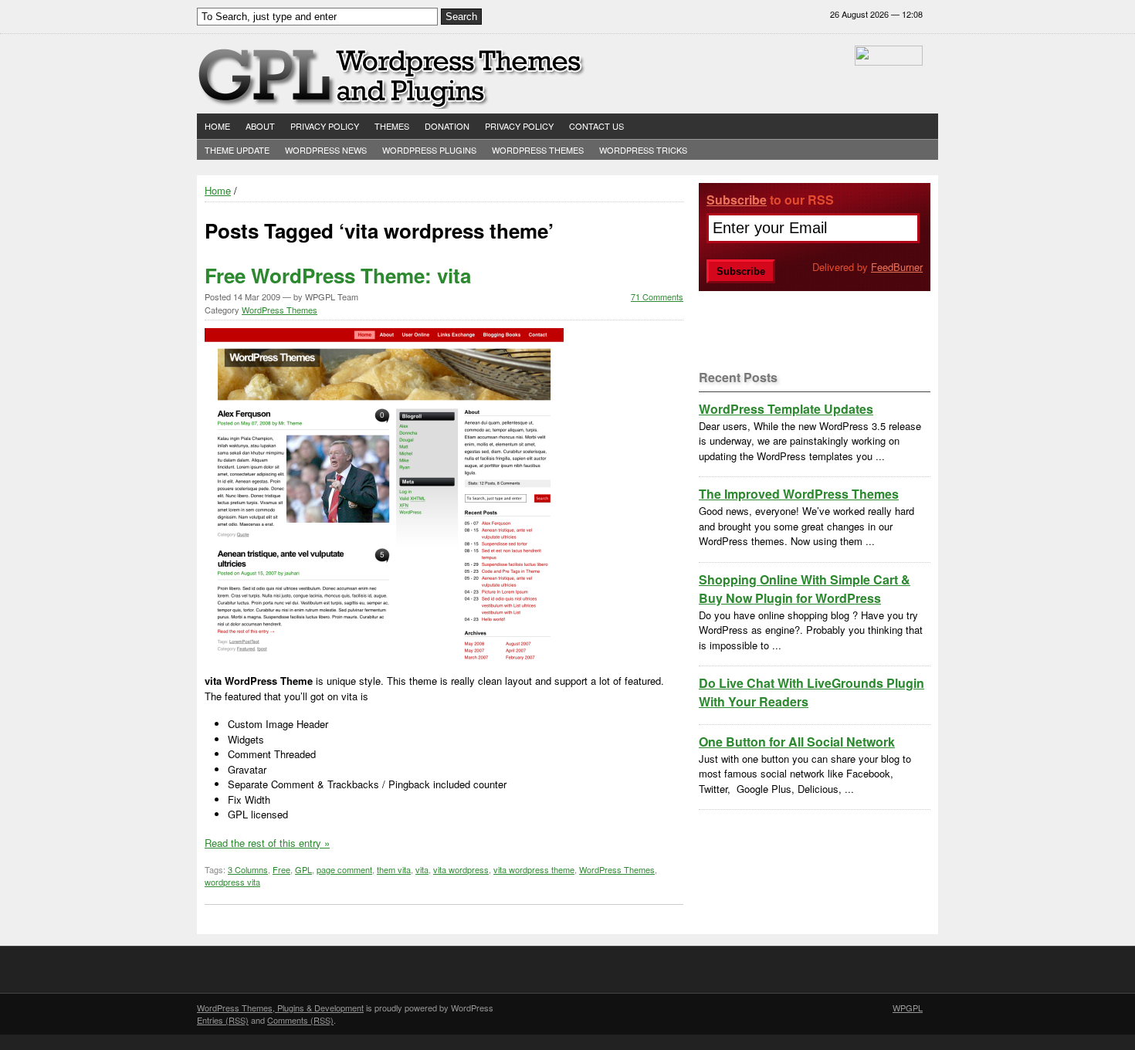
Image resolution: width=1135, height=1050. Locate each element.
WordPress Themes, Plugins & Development (280, 1007)
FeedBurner (897, 266)
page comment (344, 869)
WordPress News (326, 150)
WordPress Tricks (643, 150)
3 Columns (248, 869)
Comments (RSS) (300, 1020)
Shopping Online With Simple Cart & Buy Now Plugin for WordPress (804, 589)
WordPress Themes (538, 150)
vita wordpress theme (533, 869)
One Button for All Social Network (797, 741)
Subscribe (736, 199)
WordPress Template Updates (786, 409)
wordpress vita (232, 882)
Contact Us (596, 126)
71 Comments (657, 296)
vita (422, 869)
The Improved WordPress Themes (799, 494)
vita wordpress (461, 869)
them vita (394, 869)
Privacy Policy (324, 126)
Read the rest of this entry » (267, 842)
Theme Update (237, 150)
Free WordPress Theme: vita (338, 275)
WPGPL (908, 1007)
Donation (447, 126)
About (260, 126)
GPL (303, 869)
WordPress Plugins (429, 150)
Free (281, 869)
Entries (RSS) (223, 1020)
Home (217, 126)
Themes (391, 126)
